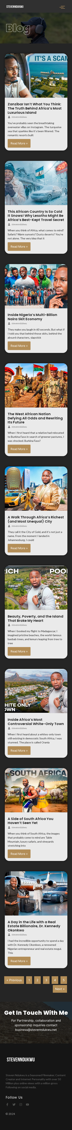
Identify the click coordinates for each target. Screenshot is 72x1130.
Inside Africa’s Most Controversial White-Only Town (36, 721)
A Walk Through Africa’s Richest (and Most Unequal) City (36, 519)
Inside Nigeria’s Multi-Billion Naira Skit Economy (32, 316)
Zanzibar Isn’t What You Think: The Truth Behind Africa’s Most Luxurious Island (35, 108)
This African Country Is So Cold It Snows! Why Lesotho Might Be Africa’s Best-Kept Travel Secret (36, 215)
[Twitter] (14, 1104)
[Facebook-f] (7, 1104)
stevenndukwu (19, 116)
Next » (60, 989)
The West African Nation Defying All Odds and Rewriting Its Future (35, 418)
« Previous (14, 980)
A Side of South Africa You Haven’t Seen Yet (30, 820)
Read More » (19, 143)
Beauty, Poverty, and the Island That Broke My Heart (35, 618)
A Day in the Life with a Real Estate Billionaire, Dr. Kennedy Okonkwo (34, 926)
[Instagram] (20, 1104)
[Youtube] (27, 1104)
